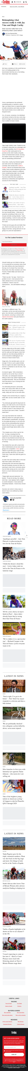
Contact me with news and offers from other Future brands (14, 1051)
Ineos (17, 449)
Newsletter (23, 64)
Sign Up (14, 1054)
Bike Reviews (20, 1021)
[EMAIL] (13, 500)
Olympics (19, 1006)
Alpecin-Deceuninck (8, 317)
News (3, 16)
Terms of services (18, 248)
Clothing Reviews (20, 1024)
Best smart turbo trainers (7, 1015)
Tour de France (8, 1003)
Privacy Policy (19, 1059)
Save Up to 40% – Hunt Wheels (17, 6)
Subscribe (19, 1)
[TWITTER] (11, 500)
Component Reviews (7, 1024)
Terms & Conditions (12, 1060)
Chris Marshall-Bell (12, 33)
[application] (14, 132)
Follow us (15, 64)
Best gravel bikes (20, 1012)
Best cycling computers (21, 1015)
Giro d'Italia (19, 1003)
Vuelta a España (8, 1006)
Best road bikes (7, 1012)
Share (6, 64)
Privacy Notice (20, 250)
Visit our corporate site (21, 1065)
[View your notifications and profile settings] (12, 2)
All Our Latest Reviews (7, 1021)
